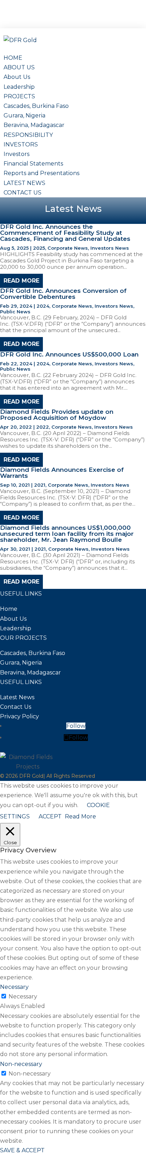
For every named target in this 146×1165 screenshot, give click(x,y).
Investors (16, 154)
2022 (42, 427)
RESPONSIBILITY (28, 135)
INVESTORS (21, 144)
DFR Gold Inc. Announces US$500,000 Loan (69, 354)
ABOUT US (19, 67)
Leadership (19, 86)
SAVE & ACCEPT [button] (22, 1150)
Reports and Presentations (41, 173)
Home (8, 608)
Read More (80, 816)
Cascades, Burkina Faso (36, 106)
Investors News (109, 248)
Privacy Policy (19, 716)
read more (21, 280)
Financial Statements (33, 163)
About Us (17, 77)
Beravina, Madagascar (34, 125)
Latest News (17, 697)
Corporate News (67, 248)
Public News (15, 311)
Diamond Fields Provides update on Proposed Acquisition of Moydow (56, 414)
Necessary (23, 996)
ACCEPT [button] (50, 816)
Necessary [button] (14, 987)
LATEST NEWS (24, 183)
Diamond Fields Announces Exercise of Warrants (62, 472)
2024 (42, 306)
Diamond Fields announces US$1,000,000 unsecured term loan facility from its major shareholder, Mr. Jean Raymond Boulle (67, 533)
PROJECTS (19, 96)
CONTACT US (22, 192)
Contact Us (15, 706)
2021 (39, 485)
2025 (39, 248)
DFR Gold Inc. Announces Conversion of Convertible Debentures (63, 293)
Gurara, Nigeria (24, 115)
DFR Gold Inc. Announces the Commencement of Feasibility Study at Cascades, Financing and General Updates (65, 232)
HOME (13, 57)
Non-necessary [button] (21, 1064)
